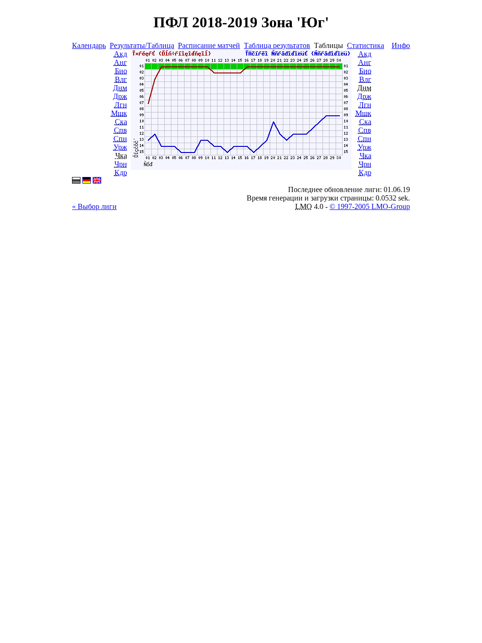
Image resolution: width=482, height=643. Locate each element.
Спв (120, 130)
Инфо (401, 45)
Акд (120, 54)
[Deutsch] (86, 181)
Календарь (89, 45)
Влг (121, 79)
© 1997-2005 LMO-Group (369, 206)
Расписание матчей (209, 45)
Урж (120, 147)
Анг (120, 62)
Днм (120, 88)
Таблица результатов (277, 45)
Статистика (365, 45)
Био (121, 71)
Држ (120, 96)
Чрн (120, 164)
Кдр (120, 173)
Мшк (119, 113)
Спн (120, 139)
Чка (365, 156)
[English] (97, 181)
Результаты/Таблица (142, 45)
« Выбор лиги (94, 206)
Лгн (120, 105)
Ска (121, 122)
